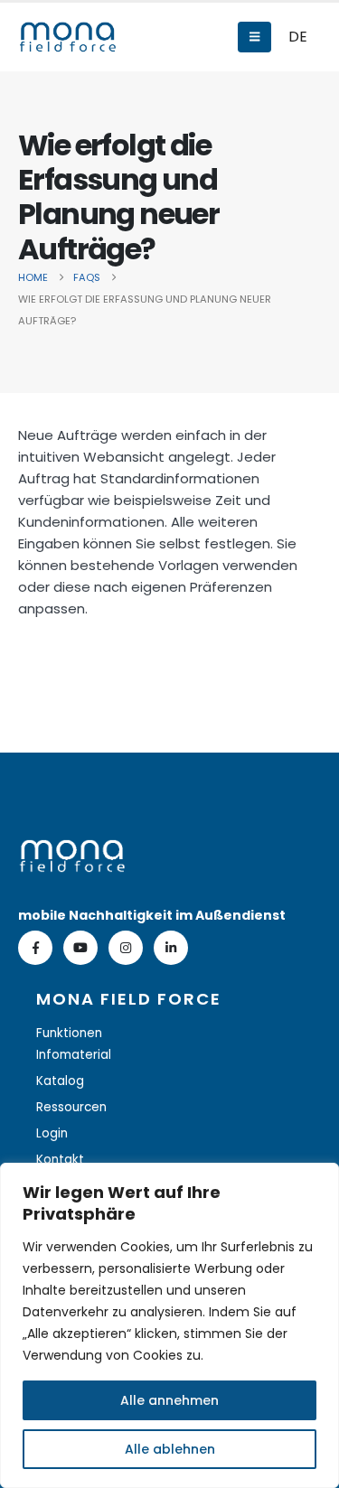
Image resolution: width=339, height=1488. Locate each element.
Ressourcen (71, 1107)
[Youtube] (80, 948)
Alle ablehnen (170, 1449)
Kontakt (60, 1159)
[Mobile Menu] (254, 37)
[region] (169, 1325)
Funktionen (69, 1033)
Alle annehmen (169, 1400)
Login (52, 1133)
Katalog (60, 1081)
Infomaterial (73, 1054)
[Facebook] (35, 948)
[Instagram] (125, 948)
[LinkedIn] (171, 948)
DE (297, 36)
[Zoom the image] (72, 849)
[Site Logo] (68, 37)
